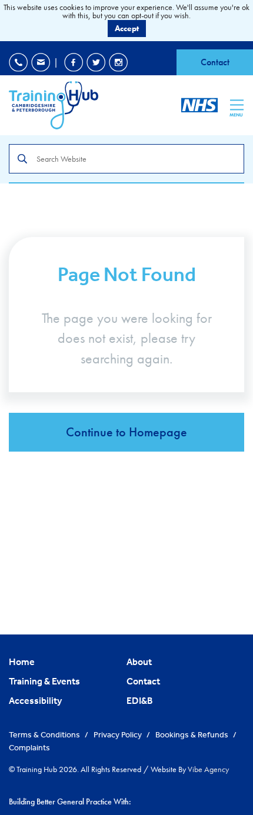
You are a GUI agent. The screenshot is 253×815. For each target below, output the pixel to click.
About (139, 661)
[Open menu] (236, 105)
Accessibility (35, 700)
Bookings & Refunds (192, 734)
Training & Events (44, 681)
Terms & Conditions (45, 734)
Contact (215, 62)
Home (22, 661)
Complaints (29, 747)
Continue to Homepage (126, 431)
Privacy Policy (119, 734)
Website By (190, 769)
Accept (127, 28)
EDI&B (139, 700)
